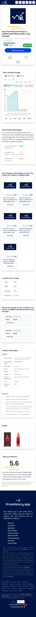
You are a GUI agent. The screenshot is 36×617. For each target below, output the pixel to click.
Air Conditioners (30, 588)
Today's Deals (12, 543)
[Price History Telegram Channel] (17, 3)
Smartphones (4, 584)
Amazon (14, 581)
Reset (29, 118)
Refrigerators (21, 588)
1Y (10, 118)
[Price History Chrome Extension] (30, 3)
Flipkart (19, 581)
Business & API (12, 535)
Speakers (25, 581)
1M (24, 118)
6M (15, 118)
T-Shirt (20, 590)
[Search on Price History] (33, 3)
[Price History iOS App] (27, 3)
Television (25, 586)
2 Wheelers (5, 590)
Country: (13, 602)
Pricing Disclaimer (13, 538)
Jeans (15, 590)
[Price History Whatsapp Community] (20, 3)
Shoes (11, 590)
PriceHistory (4, 4)
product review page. (19, 479)
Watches (14, 588)
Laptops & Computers (15, 584)
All (6, 118)
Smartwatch (12, 586)
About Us (11, 523)
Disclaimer (11, 540)
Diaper (24, 584)
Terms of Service (13, 533)
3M (19, 118)
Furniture (19, 586)
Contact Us (11, 525)
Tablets (9, 588)
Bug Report (11, 528)
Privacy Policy (12, 530)
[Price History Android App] (24, 3)
